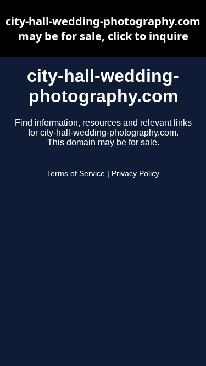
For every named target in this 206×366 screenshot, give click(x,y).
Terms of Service (76, 174)
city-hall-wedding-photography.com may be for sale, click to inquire (103, 28)
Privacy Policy (135, 174)
